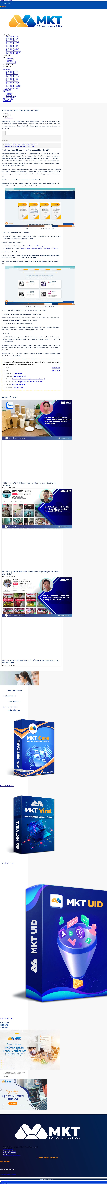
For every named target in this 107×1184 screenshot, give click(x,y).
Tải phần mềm (8, 64)
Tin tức (5, 57)
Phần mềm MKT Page (12, 41)
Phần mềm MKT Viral (12, 43)
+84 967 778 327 (18, 387)
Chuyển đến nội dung (6, 0)
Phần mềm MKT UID (12, 38)
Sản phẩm (6, 35)
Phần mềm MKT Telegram (13, 51)
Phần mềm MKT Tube (12, 45)
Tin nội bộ (9, 60)
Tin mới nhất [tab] (4, 1023)
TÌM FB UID (7, 66)
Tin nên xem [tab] (4, 1024)
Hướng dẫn (7, 55)
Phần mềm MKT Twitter (12, 48)
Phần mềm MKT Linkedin (13, 52)
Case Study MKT (11, 63)
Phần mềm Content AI (12, 49)
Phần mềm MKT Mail (12, 53)
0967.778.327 (56, 368)
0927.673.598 (56, 371)
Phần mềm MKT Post (12, 39)
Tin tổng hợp (9, 58)
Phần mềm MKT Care (12, 36)
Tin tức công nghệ (11, 61)
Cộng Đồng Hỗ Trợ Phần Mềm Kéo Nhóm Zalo (28, 382)
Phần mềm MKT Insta (12, 46)
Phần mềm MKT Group (12, 42)
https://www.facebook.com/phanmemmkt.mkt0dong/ (28, 379)
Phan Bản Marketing (19, 376)
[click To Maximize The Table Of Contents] (3, 133)
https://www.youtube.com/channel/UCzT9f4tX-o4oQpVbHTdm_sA (39, 248)
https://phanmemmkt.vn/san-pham (36, 246)
